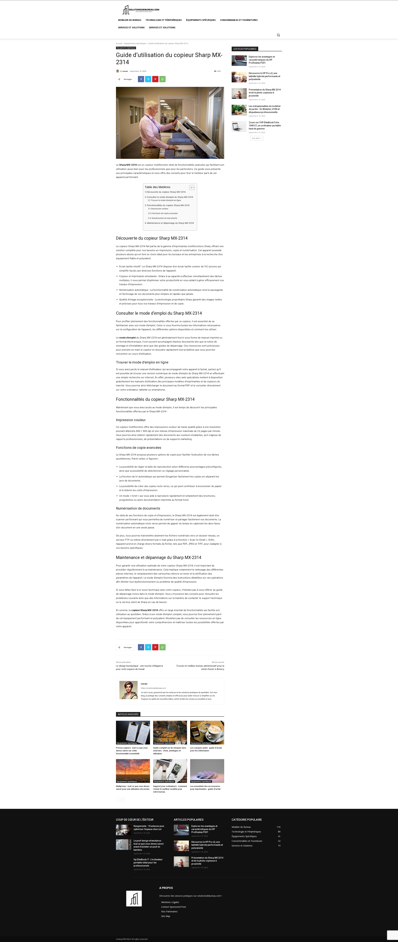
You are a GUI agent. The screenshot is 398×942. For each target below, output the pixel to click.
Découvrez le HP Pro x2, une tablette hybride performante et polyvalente (264, 76)
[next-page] (123, 799)
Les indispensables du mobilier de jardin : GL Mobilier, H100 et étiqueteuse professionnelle (265, 109)
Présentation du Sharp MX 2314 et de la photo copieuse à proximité (265, 92)
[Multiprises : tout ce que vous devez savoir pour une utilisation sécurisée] (133, 771)
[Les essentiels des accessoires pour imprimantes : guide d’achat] (207, 771)
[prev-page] (118, 799)
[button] (278, 35)
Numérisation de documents (164, 218)
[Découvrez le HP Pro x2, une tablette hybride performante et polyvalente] (239, 77)
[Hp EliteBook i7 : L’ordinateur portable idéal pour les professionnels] (123, 863)
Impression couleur (159, 208)
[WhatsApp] (162, 79)
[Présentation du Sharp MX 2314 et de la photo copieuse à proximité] (239, 93)
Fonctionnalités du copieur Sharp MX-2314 (168, 205)
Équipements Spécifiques (135, 43)
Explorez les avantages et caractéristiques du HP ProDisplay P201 (262, 59)
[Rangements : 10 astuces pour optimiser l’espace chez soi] (123, 830)
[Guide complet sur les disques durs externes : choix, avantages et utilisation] (170, 732)
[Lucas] (118, 71)
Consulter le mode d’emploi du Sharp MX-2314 (170, 197)
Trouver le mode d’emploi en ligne (166, 200)
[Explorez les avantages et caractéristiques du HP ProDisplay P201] (239, 60)
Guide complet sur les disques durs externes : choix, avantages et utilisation (169, 751)
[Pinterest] (155, 79)
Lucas (125, 71)
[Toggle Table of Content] (190, 187)
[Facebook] (141, 79)
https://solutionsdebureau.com (153, 688)
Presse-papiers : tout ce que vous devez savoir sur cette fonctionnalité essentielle (132, 751)
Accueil (119, 43)
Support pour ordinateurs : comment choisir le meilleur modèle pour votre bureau (170, 789)
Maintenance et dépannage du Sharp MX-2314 (170, 223)
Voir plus (256, 138)
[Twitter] (148, 79)
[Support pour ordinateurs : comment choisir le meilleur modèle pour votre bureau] (170, 771)
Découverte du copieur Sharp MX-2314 (166, 192)
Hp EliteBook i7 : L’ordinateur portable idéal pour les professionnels (148, 862)
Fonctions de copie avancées (165, 213)
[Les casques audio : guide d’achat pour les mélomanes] (207, 732)
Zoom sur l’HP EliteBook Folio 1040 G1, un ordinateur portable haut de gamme (265, 125)
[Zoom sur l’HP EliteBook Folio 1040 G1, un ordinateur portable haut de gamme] (239, 126)
